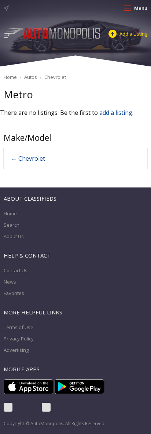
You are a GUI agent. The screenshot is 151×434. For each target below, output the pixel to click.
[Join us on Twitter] (27, 407)
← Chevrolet (28, 158)
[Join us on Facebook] (8, 407)
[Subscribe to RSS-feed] (46, 407)
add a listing (115, 113)
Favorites (14, 293)
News (10, 281)
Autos (30, 77)
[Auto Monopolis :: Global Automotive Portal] (52, 32)
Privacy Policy (19, 338)
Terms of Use (18, 327)
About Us (14, 236)
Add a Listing (133, 33)
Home (10, 77)
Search (11, 225)
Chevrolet (55, 77)
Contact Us (15, 270)
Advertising (16, 350)
